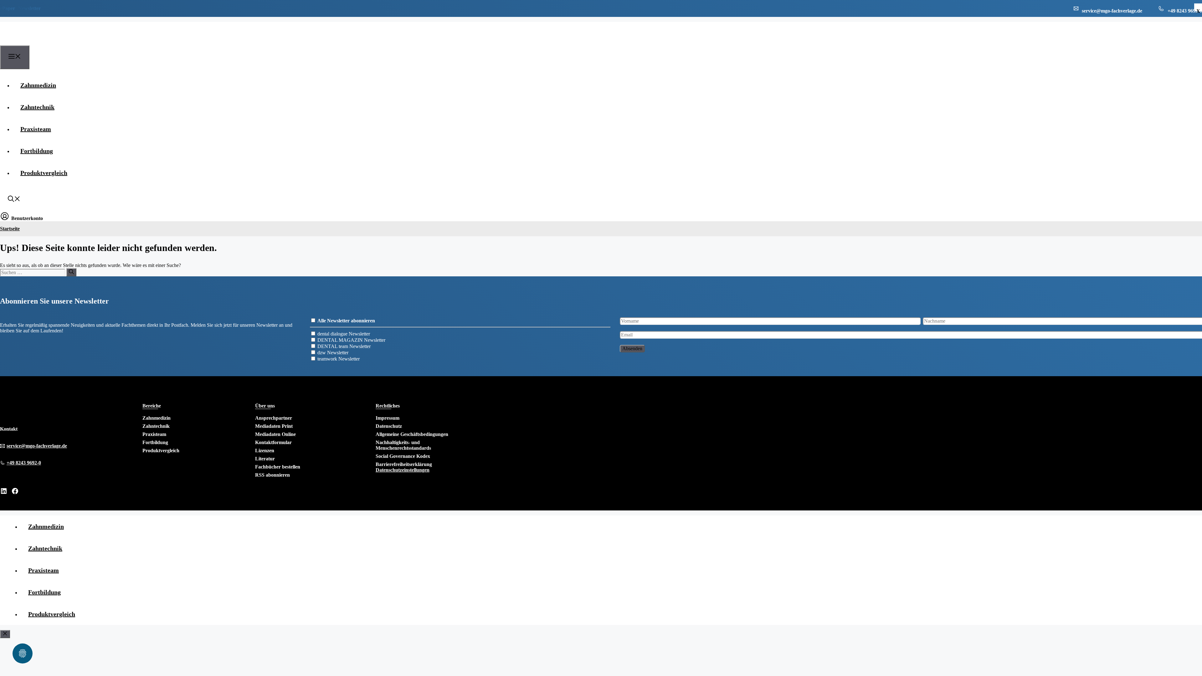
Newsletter (29, 8)
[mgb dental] (32, 41)
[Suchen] (71, 272)
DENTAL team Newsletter (344, 346)
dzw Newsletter (332, 352)
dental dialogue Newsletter (343, 333)
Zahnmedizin (38, 85)
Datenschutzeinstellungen (402, 470)
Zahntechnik (37, 107)
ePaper (7, 8)
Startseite (10, 228)
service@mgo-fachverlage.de (37, 445)
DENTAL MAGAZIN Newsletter (351, 340)
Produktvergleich (43, 172)
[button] (14, 199)
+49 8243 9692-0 (24, 462)
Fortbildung (36, 150)
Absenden (632, 348)
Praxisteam (35, 128)
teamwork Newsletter (338, 358)
